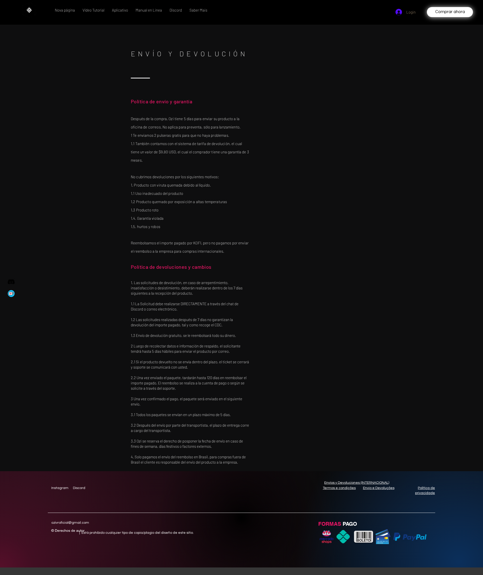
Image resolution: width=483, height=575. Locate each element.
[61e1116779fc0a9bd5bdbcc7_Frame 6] (11, 293)
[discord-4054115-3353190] (11, 281)
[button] (149, 10)
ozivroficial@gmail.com (70, 522)
